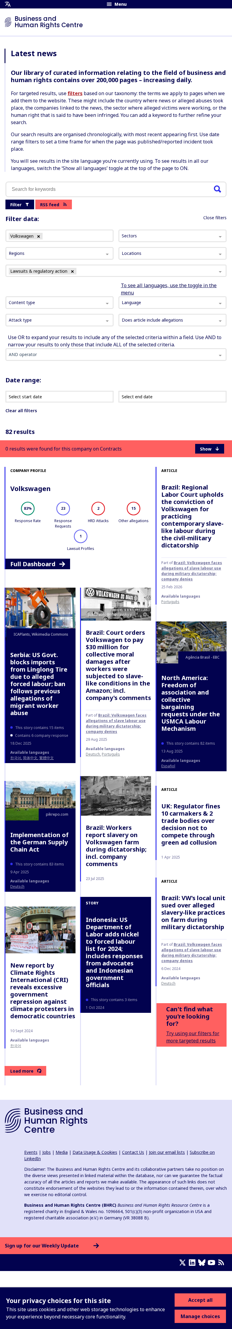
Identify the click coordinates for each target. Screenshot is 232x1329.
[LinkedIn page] (193, 1262)
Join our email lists (167, 1152)
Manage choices (200, 1316)
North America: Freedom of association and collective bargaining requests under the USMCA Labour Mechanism (190, 703)
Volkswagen (30, 488)
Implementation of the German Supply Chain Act (39, 842)
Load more (22, 1071)
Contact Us (133, 1152)
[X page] (183, 1262)
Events (30, 1152)
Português (170, 601)
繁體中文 (46, 757)
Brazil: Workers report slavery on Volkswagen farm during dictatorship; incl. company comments (116, 845)
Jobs (46, 1152)
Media (62, 1152)
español (168, 766)
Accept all (200, 1300)
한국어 (15, 757)
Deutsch (93, 754)
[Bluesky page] (203, 1262)
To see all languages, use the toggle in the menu (169, 289)
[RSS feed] (222, 1262)
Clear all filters (21, 410)
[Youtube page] (213, 1262)
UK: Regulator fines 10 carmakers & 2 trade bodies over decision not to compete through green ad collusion (190, 824)
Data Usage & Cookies (94, 1152)
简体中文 (30, 757)
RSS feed (49, 204)
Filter (15, 204)
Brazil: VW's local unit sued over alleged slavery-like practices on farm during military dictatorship (193, 912)
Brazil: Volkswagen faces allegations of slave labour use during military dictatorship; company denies (191, 571)
